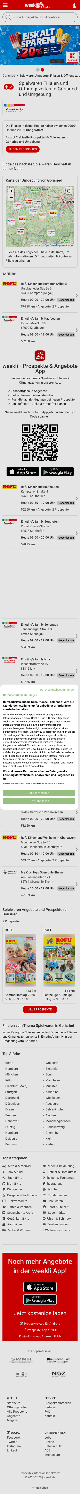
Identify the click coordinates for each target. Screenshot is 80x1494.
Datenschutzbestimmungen (57, 689)
